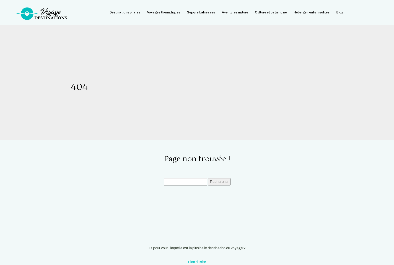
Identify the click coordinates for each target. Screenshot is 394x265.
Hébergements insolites (311, 12)
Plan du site (197, 262)
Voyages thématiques (163, 12)
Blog (339, 12)
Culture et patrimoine (271, 12)
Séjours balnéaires (201, 12)
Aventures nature (235, 12)
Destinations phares (124, 12)
